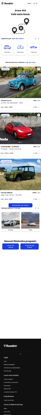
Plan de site (7, 371)
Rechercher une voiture (20, 205)
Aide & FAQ (7, 389)
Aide (29, 3)
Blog (5, 408)
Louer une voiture (10, 246)
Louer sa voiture (9, 400)
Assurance (7, 386)
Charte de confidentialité (12, 368)
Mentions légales (9, 364)
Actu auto (7, 412)
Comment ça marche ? (11, 382)
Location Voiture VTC (10, 392)
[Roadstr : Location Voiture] (2, 3)
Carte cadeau (8, 379)
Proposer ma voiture (29, 246)
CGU (5, 361)
